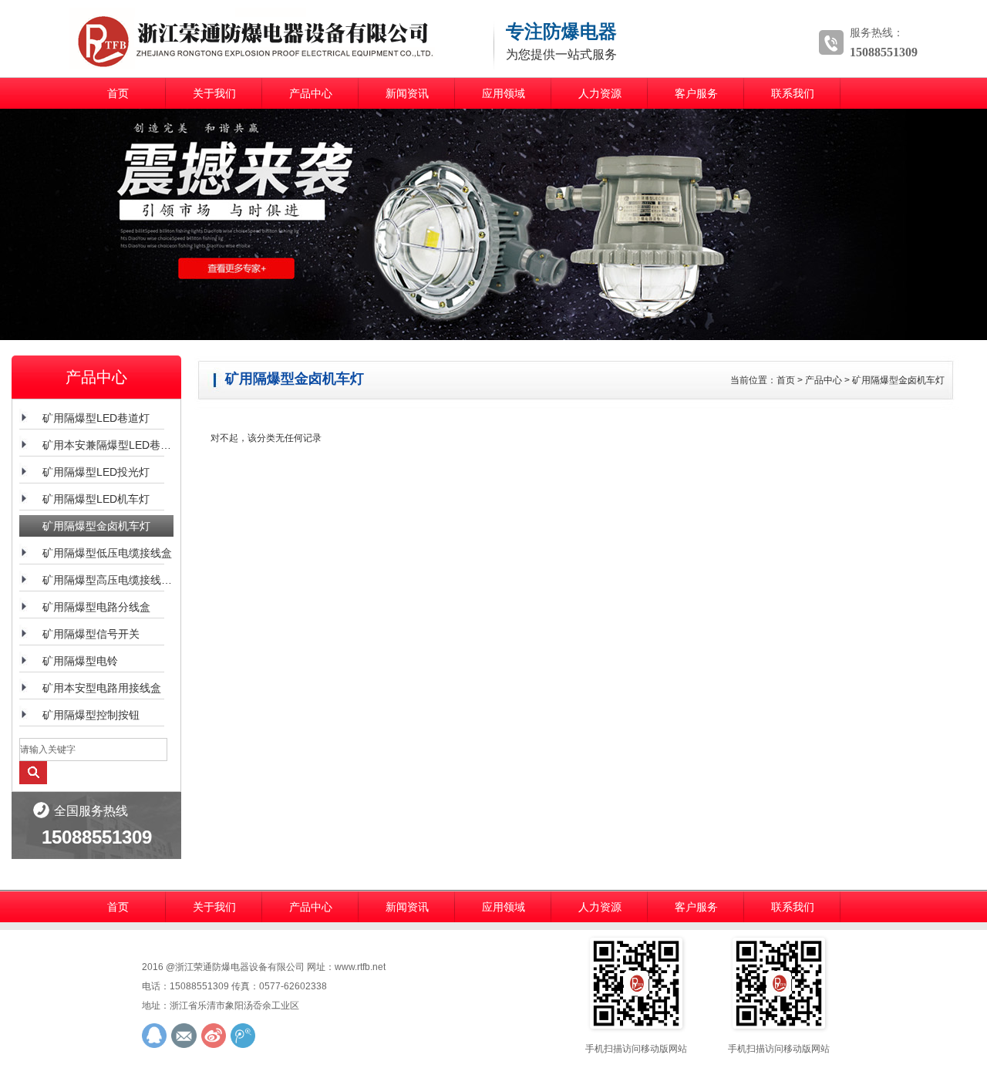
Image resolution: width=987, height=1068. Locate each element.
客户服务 (696, 93)
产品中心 (310, 93)
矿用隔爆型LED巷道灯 (96, 418)
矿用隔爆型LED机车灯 (96, 499)
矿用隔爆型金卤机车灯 (96, 526)
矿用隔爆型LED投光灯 (96, 472)
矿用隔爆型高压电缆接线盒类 (107, 580)
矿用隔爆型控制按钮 (91, 715)
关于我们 (214, 93)
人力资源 (600, 93)
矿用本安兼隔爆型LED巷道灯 (107, 445)
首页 (118, 93)
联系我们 (792, 93)
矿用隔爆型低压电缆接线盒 (107, 553)
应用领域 (503, 93)
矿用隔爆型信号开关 (91, 634)
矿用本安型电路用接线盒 (101, 688)
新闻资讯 (407, 93)
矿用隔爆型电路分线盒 (96, 607)
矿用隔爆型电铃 (80, 661)
